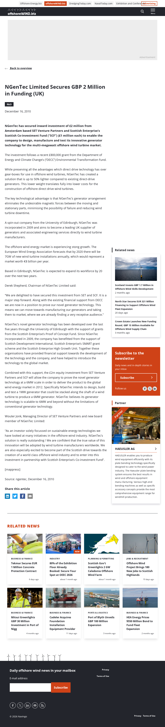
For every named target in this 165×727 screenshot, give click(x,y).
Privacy (105, 669)
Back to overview (20, 68)
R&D (9, 104)
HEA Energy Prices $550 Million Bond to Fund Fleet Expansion (139, 623)
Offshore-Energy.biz (31, 3)
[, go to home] (22, 11)
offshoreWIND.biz (55, 3)
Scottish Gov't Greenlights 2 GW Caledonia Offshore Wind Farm (100, 569)
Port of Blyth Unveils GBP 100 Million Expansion (101, 621)
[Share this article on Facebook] (22, 496)
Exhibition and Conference (130, 3)
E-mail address (19, 678)
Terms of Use (103, 676)
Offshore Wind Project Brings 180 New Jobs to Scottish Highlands (139, 569)
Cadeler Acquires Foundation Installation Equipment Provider (62, 623)
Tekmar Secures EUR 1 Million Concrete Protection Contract (24, 567)
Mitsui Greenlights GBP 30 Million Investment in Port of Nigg (25, 623)
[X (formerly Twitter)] (150, 388)
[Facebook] (145, 388)
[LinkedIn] (155, 388)
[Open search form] (142, 11)
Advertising (149, 3)
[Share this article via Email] (30, 496)
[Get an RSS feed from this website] (42, 705)
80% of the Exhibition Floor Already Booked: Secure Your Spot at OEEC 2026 (63, 569)
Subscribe (127, 378)
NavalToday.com (103, 3)
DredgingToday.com (80, 3)
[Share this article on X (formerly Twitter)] (15, 496)
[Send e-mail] (35, 705)
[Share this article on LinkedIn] (7, 496)
